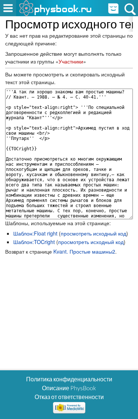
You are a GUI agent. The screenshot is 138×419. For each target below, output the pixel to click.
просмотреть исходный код (93, 233)
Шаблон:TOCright (34, 241)
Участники (71, 61)
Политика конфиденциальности (69, 378)
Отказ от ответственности (69, 396)
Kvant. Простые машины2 (84, 251)
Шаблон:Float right (35, 233)
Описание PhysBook (69, 387)
